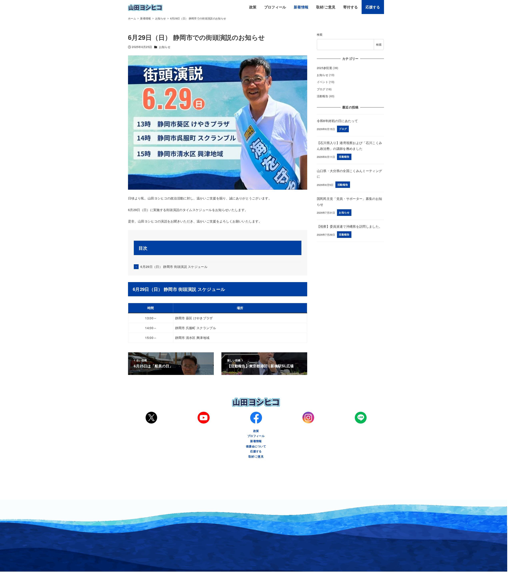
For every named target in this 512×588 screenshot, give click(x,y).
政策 (256, 431)
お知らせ (164, 47)
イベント (322, 82)
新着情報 (256, 441)
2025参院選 (324, 68)
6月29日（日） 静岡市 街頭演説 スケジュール (173, 266)
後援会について (256, 446)
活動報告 (322, 96)
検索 (320, 34)
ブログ (321, 89)
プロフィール (256, 436)
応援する (256, 451)
